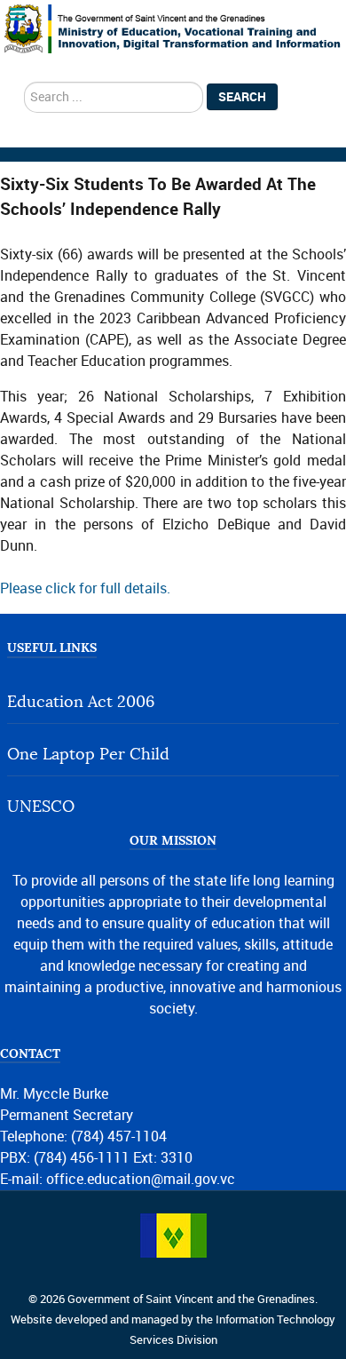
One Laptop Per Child (88, 754)
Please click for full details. (85, 588)
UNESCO (41, 807)
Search (242, 97)
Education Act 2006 (80, 702)
